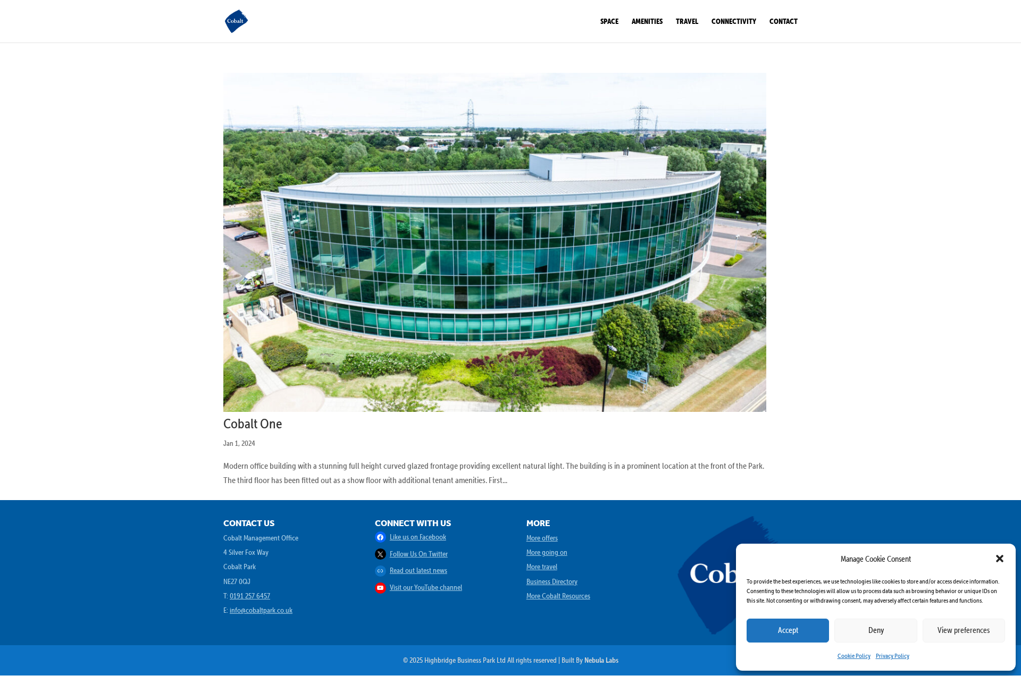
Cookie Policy (854, 656)
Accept (788, 630)
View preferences (964, 630)
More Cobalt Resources (558, 596)
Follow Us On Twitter (419, 554)
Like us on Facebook (418, 537)
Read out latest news (418, 570)
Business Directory (552, 581)
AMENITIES (647, 22)
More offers (542, 538)
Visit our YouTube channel (426, 587)
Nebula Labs (601, 660)
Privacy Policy (892, 656)
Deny (876, 630)
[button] (999, 558)
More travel (541, 566)
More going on (546, 552)
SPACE (609, 22)
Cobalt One (252, 423)
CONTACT (783, 22)
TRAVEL (687, 22)
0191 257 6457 (250, 596)
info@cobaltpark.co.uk (261, 610)
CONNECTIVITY (734, 22)
